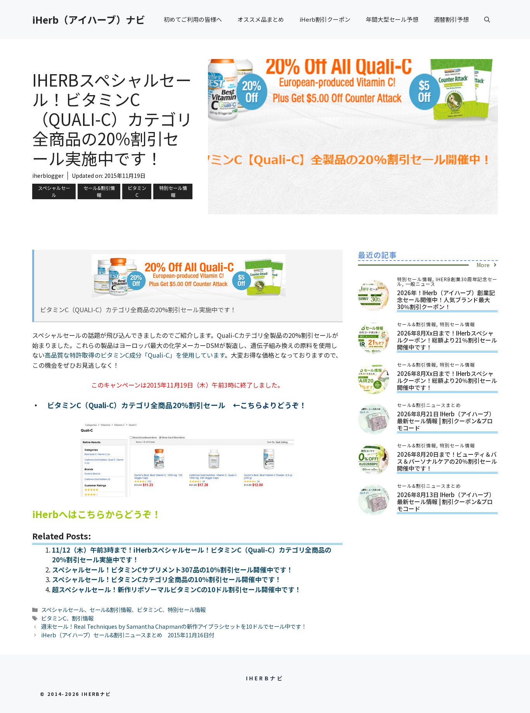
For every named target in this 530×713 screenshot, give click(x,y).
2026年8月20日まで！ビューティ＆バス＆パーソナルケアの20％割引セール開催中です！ (447, 461)
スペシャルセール (54, 191)
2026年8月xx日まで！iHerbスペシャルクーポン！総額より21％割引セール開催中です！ (447, 340)
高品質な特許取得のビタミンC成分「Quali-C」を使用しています (135, 355)
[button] (487, 19)
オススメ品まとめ (260, 19)
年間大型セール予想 (392, 19)
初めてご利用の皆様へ (193, 19)
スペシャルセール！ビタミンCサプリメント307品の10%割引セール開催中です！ (172, 569)
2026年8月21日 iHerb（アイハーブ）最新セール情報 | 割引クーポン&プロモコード (446, 421)
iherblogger (48, 175)
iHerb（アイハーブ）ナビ (88, 19)
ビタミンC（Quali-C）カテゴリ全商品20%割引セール (136, 405)
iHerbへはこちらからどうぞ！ (96, 514)
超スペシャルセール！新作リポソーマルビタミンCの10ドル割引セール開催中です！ (176, 589)
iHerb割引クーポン (325, 19)
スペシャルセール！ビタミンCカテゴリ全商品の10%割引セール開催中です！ (166, 579)
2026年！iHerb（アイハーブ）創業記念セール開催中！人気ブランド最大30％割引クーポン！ (446, 300)
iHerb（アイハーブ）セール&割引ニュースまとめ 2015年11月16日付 (127, 635)
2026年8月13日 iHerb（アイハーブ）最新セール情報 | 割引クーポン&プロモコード (446, 501)
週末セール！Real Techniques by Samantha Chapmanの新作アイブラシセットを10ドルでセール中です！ (174, 626)
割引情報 (83, 618)
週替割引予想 (451, 19)
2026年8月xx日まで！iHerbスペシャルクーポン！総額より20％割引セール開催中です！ (447, 380)
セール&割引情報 (99, 191)
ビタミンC (137, 191)
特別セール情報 (173, 191)
